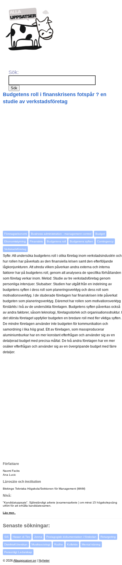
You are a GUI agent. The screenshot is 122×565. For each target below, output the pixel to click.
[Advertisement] (61, 167)
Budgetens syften (81, 241)
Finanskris (36, 241)
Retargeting (108, 536)
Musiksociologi (40, 544)
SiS (6, 536)
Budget (100, 233)
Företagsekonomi (15, 233)
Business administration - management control (61, 233)
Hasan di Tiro (21, 536)
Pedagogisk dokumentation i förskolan (71, 536)
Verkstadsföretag (15, 249)
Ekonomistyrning (15, 241)
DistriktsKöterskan (16, 544)
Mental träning (91, 544)
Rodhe (58, 544)
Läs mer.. (9, 512)
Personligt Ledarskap (18, 552)
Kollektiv (72, 544)
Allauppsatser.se (24, 560)
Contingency (105, 241)
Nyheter (44, 560)
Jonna (38, 536)
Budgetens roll (56, 241)
